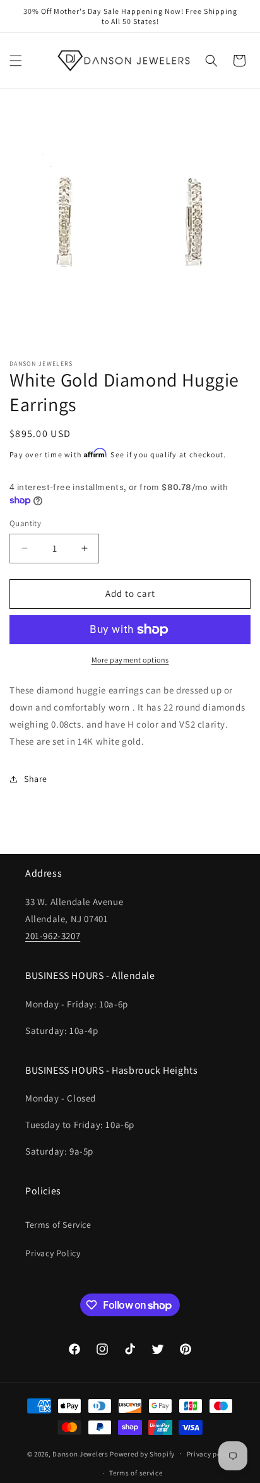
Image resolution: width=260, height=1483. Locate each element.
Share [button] (35, 778)
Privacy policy (210, 1454)
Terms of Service (58, 1224)
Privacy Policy (52, 1253)
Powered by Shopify (142, 1453)
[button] (16, 61)
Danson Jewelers (80, 1453)
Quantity (25, 523)
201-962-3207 (52, 936)
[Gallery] (130, 226)
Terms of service (135, 1472)
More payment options (130, 659)
